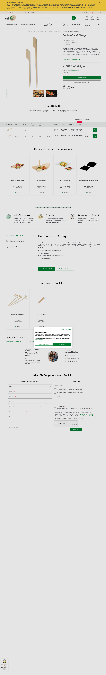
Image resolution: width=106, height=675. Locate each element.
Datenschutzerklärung (66, 329)
